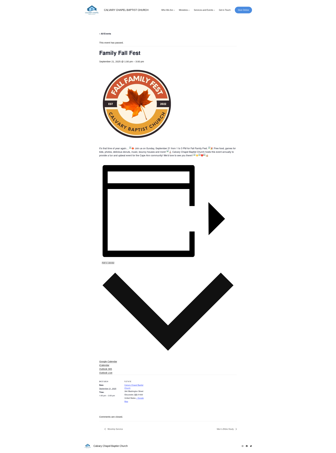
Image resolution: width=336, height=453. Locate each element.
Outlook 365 (105, 369)
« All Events (105, 33)
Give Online (243, 10)
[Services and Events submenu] (214, 10)
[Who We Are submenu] (174, 10)
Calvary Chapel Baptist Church (126, 10)
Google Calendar (108, 361)
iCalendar (104, 365)
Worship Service (115, 428)
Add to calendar (108, 263)
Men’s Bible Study (225, 428)
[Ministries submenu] (189, 10)
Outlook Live (105, 373)
